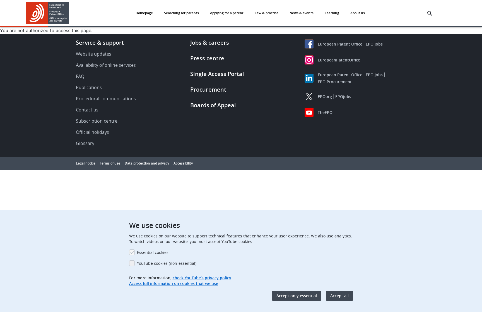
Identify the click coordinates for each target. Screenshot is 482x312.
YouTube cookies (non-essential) (166, 263)
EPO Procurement (335, 81)
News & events (302, 13)
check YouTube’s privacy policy (202, 277)
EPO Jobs (374, 44)
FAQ (80, 76)
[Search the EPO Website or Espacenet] (430, 13)
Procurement (208, 89)
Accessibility (183, 163)
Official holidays (92, 132)
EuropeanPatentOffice (339, 60)
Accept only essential (296, 295)
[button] (70, 13)
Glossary (85, 143)
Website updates (93, 54)
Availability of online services (106, 65)
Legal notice (85, 163)
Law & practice (266, 13)
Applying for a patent (227, 13)
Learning (332, 13)
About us (357, 13)
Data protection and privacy (147, 163)
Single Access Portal (217, 74)
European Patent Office (340, 44)
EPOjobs (343, 96)
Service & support (100, 42)
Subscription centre (96, 121)
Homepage (144, 13)
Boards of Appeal (213, 105)
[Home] (47, 13)
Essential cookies (152, 252)
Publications (89, 87)
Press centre (207, 58)
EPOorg (325, 96)
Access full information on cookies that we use (173, 283)
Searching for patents (181, 13)
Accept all (339, 295)
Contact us (87, 110)
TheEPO (325, 112)
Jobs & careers (209, 42)
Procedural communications (106, 99)
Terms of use (110, 163)
